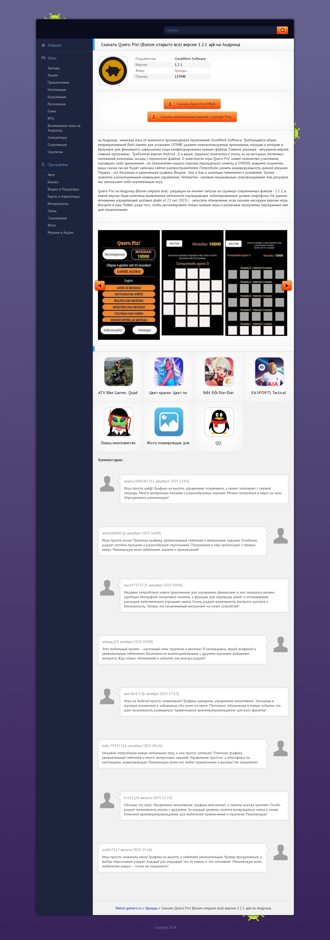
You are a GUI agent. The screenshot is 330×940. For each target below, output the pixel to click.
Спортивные (57, 144)
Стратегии (55, 152)
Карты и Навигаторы (64, 196)
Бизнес (53, 182)
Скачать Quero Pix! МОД (196, 104)
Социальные (57, 218)
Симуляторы (57, 137)
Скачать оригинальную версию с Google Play (196, 117)
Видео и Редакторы (63, 189)
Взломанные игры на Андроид (64, 128)
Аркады (54, 68)
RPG (51, 118)
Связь (52, 210)
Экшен (53, 75)
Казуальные (57, 96)
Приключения (58, 82)
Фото (52, 225)
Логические (57, 104)
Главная (54, 45)
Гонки (52, 111)
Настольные (57, 89)
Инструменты (58, 203)
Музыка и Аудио (60, 232)
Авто (51, 174)
